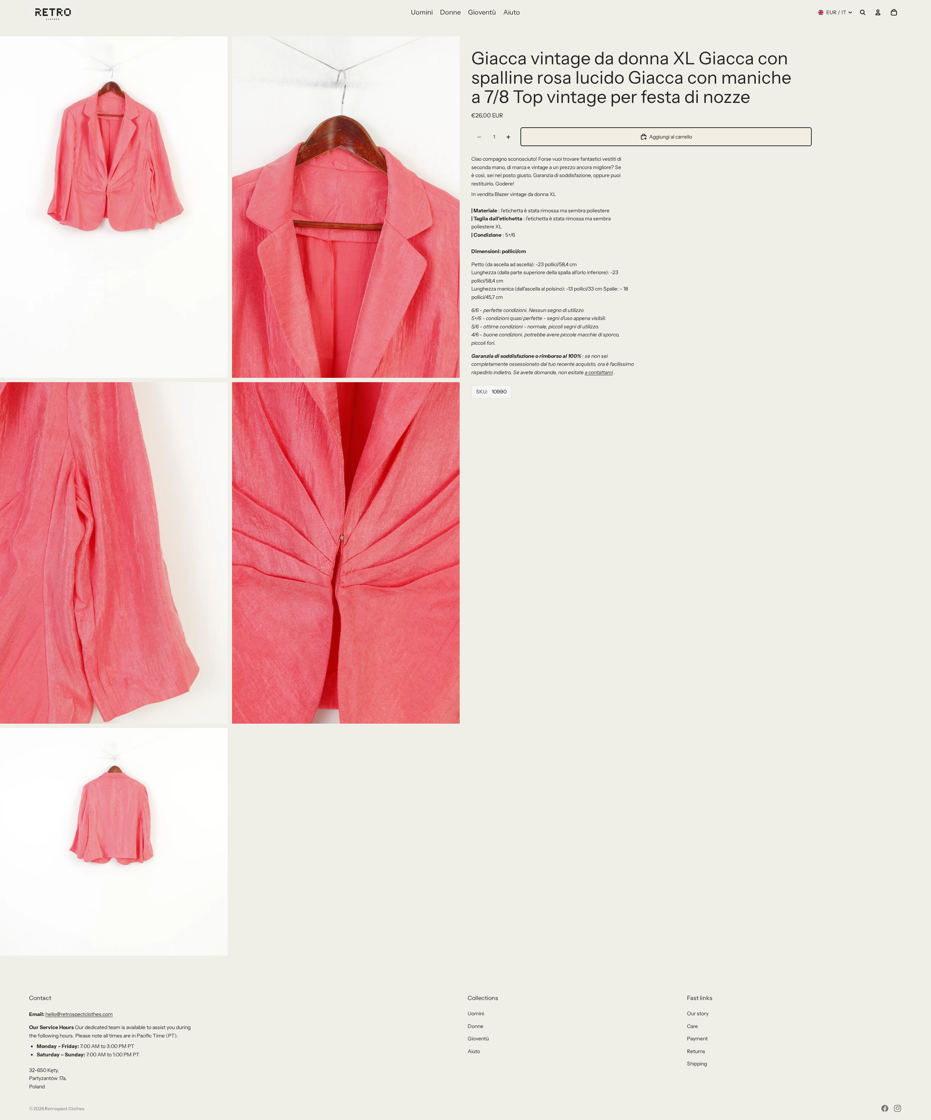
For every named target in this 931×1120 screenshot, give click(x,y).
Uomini (476, 1013)
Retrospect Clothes (64, 1108)
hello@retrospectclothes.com (79, 1014)
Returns (696, 1051)
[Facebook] (884, 1108)
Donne (475, 1026)
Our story (697, 1013)
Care (692, 1026)
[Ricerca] (863, 12)
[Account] (878, 12)
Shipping (697, 1063)
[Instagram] (897, 1108)
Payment (697, 1038)
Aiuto (474, 1051)
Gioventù (478, 1038)
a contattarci (599, 372)
